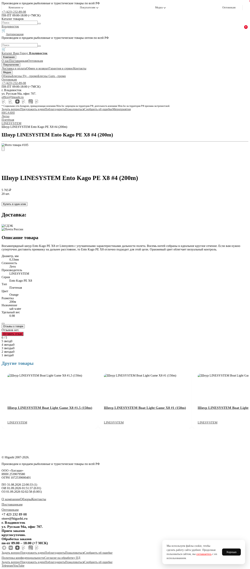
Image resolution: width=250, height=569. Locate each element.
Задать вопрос (11, 109)
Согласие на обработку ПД (62, 557)
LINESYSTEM (17, 422)
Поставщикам (18, 60)
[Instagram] (30, 101)
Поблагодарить (55, 109)
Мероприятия (121, 109)
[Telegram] (4, 101)
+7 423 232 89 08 (14, 514)
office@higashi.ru (13, 97)
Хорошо (231, 552)
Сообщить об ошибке (98, 109)
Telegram (7, 565)
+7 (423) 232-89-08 (14, 11)
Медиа (159, 7)
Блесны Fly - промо (25, 76)
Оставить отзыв (12, 333)
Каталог (7, 53)
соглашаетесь (204, 554)
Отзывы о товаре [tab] (13, 326)
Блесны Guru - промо (52, 76)
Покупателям (87, 7)
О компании (11, 499)
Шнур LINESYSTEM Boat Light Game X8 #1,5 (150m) (49, 408)
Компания (14, 7)
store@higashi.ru (15, 518)
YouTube (18, 565)
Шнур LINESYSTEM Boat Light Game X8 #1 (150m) (145, 408)
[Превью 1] (3, 149)
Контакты (79, 68)
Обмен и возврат (37, 68)
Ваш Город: (30, 53)
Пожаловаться (74, 109)
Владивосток (10, 26)
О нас (5, 60)
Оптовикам (229, 7)
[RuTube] (24, 101)
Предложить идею (32, 109)
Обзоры (7, 76)
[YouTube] (37, 101)
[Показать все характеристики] (3, 323)
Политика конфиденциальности (23, 557)
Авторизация (14, 34)
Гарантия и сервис (61, 68)
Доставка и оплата (14, 68)
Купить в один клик (14, 204)
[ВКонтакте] (10, 101)
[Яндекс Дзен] (17, 101)
